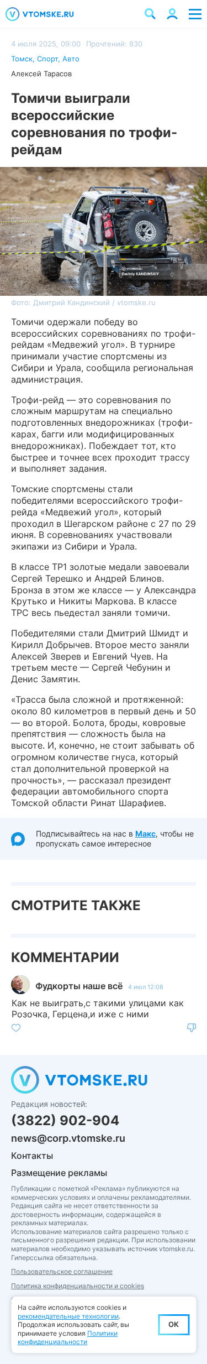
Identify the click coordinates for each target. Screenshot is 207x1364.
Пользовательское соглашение (62, 1271)
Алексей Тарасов (41, 73)
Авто (70, 58)
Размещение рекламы (59, 1172)
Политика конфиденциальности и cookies (77, 1286)
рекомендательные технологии (68, 1316)
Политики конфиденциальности (68, 1337)
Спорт (47, 58)
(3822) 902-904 (65, 1120)
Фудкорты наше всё (79, 985)
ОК (173, 1324)
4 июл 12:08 (145, 987)
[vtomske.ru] (40, 14)
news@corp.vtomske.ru (68, 1138)
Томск (22, 58)
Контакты (32, 1155)
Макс (145, 833)
